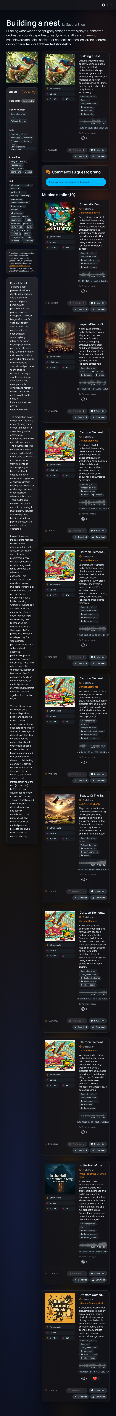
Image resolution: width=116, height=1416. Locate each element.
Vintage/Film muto (18, 121)
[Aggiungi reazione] (84, 138)
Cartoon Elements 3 (93, 551)
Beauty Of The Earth (89, 804)
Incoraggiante (17, 165)
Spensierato (16, 172)
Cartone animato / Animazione (18, 148)
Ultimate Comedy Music (91, 1303)
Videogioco (15, 138)
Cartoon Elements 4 (93, 678)
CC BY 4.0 (29, 92)
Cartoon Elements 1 (93, 432)
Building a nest (90, 56)
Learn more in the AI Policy (19, 266)
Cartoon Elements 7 (93, 1042)
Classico (14, 117)
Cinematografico (18, 114)
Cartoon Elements (88, 441)
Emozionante (16, 168)
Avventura (28, 138)
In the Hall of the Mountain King (92, 1175)
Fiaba (13, 145)
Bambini (27, 141)
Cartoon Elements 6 (93, 912)
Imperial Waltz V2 (91, 324)
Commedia (15, 141)
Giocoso (28, 172)
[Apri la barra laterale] (4, 5)
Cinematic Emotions (89, 213)
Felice (22, 161)
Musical (84, 724)
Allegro (14, 161)
